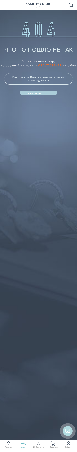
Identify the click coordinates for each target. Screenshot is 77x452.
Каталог (23, 447)
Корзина (54, 447)
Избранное (38, 447)
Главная (8, 447)
